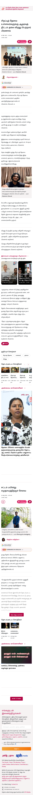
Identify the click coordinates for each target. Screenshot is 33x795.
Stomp (4, 767)
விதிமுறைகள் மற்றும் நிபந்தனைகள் (12, 735)
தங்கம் (26, 355)
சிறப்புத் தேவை (7, 355)
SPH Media (27, 792)
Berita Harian (15, 764)
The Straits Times (7, 762)
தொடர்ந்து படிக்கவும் (16, 615)
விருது (5, 359)
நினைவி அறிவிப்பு (15, 780)
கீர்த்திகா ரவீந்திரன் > (13, 539)
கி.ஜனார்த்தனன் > (12, 77)
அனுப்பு (16, 749)
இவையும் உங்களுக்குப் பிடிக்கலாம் (13, 256)
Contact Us (14, 784)
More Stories (16, 698)
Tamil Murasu (24, 764)
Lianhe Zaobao (6, 764)
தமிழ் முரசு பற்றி (7, 776)
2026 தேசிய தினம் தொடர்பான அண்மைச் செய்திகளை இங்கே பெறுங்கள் (17, 8)
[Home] (22, 756)
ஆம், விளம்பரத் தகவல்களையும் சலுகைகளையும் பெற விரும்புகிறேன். (17, 743)
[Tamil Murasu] (8, 756)
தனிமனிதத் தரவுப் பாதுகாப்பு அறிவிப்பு (12, 737)
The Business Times (19, 762)
